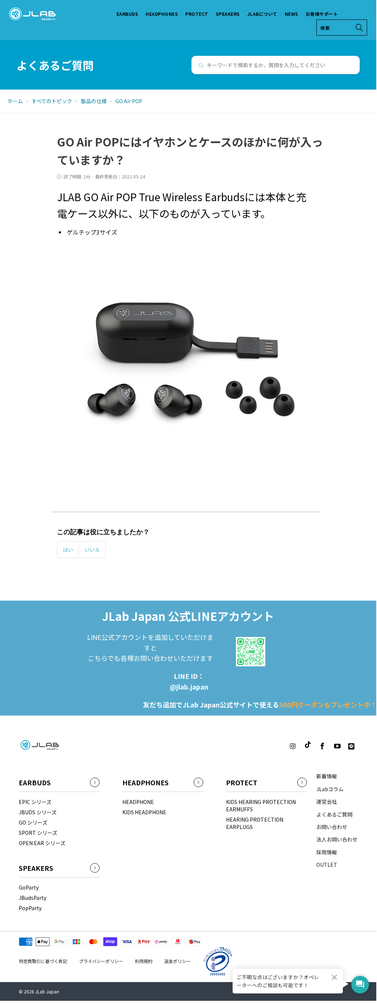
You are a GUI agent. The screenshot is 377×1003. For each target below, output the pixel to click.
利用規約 (143, 961)
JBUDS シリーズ (38, 812)
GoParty (29, 887)
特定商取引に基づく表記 (43, 961)
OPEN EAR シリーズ (42, 843)
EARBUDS (127, 14)
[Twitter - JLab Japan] (279, 746)
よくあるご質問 (334, 814)
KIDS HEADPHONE (144, 812)
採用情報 (326, 852)
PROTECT (196, 14)
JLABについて (262, 14)
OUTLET (326, 864)
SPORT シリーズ (38, 832)
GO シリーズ (33, 822)
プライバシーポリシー (101, 961)
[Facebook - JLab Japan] (322, 746)
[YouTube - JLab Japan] (337, 746)
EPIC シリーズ (35, 801)
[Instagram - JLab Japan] (292, 746)
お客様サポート (322, 14)
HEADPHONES (162, 14)
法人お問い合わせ (337, 839)
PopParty (30, 908)
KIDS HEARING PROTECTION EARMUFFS (261, 805)
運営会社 (326, 801)
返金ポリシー (177, 961)
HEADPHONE (138, 801)
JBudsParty (32, 897)
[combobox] (275, 65)
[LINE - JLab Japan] (351, 746)
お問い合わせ (331, 826)
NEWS (291, 14)
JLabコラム (330, 789)
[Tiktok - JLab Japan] (307, 745)
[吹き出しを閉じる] (334, 977)
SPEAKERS (228, 14)
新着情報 (326, 776)
